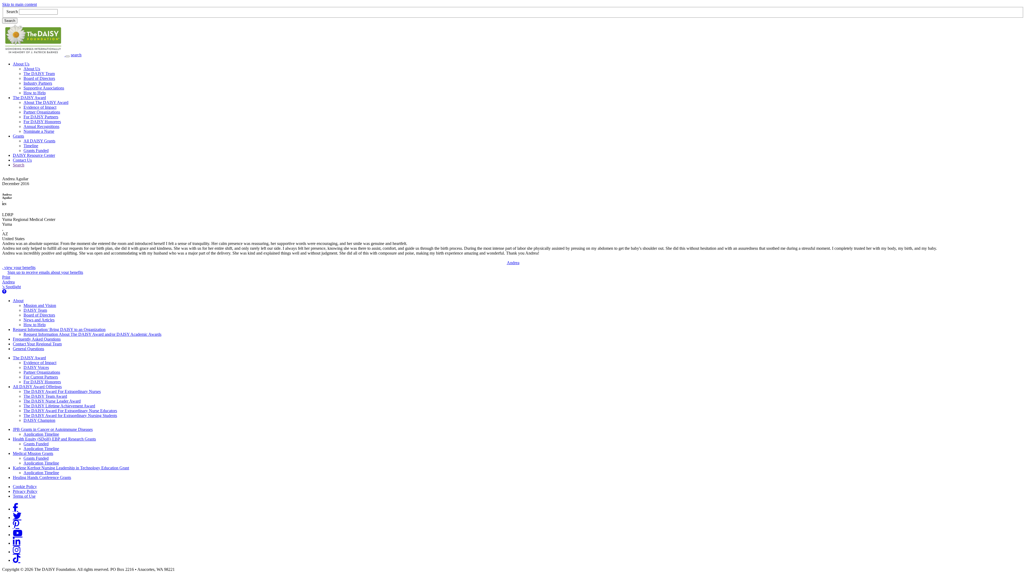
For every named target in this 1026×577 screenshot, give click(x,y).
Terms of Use (24, 496)
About (18, 300)
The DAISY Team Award (45, 396)
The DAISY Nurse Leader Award (52, 401)
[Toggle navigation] (67, 56)
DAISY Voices (36, 367)
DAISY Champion (39, 420)
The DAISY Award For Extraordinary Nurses (62, 391)
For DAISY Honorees (42, 121)
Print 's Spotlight (11, 282)
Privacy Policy (25, 491)
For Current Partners (41, 377)
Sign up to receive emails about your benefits (45, 272)
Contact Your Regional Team (37, 344)
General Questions (28, 348)
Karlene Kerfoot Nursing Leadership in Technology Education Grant (71, 468)
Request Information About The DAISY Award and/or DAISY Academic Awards (92, 334)
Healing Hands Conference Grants (42, 477)
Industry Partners (38, 83)
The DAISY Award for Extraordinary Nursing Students (70, 415)
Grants (18, 136)
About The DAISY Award (46, 102)
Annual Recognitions (41, 126)
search (76, 55)
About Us (21, 64)
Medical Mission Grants (33, 453)
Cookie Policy (25, 486)
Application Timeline (41, 434)
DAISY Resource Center (34, 155)
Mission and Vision (40, 305)
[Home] (33, 55)
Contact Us (22, 160)
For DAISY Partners (41, 117)
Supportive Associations (44, 88)
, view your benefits (260, 265)
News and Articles (39, 320)
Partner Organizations (42, 112)
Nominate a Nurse (39, 131)
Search (12, 11)
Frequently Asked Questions (37, 339)
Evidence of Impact (40, 107)
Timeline (31, 145)
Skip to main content (19, 4)
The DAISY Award (29, 97)
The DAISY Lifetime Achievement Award (59, 406)
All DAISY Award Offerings (37, 386)
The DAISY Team (39, 73)
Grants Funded (36, 150)
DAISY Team (35, 310)
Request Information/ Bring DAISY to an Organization (59, 329)
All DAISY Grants (39, 141)
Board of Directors (39, 78)
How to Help (35, 93)
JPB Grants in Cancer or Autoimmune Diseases (53, 429)
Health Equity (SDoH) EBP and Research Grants (54, 439)
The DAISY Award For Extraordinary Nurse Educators (70, 410)
